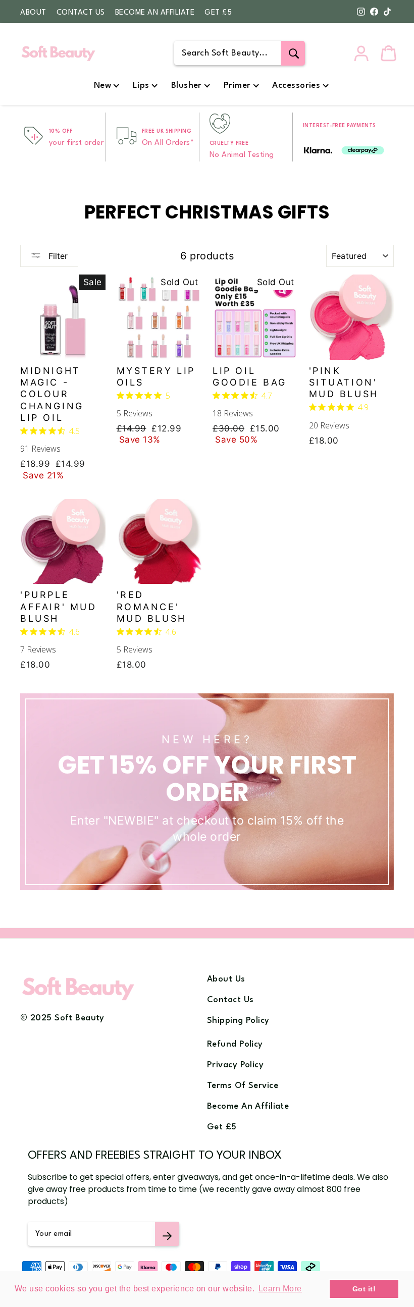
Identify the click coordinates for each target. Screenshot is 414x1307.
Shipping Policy (238, 1020)
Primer (237, 85)
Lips (141, 85)
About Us (226, 979)
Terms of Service (242, 1085)
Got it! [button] (364, 1289)
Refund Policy (235, 1044)
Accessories (296, 85)
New (102, 85)
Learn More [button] (280, 1288)
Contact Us (81, 13)
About (33, 13)
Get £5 (218, 13)
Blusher (186, 85)
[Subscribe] (167, 1234)
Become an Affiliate (155, 13)
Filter (57, 256)
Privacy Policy (235, 1065)
